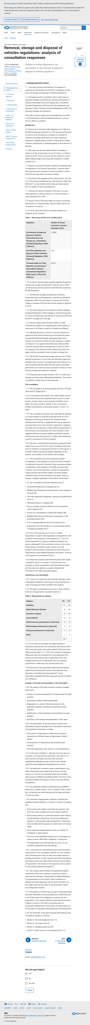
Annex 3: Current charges (11, 131)
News (19, 32)
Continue (29, 990)
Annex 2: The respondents (10, 125)
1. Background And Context (11, 89)
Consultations (55, 32)
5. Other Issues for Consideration (11, 110)
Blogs (64, 32)
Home (5, 38)
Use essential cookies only (29, 19)
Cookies (28, 1008)
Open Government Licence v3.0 (34, 1015)
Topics (13, 32)
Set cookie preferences (49, 20)
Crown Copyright (37, 1008)
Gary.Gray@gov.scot (37, 957)
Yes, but (32, 983)
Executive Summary (12, 84)
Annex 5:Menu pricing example (10, 144)
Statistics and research (41, 32)
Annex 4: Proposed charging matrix (11, 137)
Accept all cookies (11, 19)
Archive (15, 1008)
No (30, 978)
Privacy (60, 1008)
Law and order (13, 73)
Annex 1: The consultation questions (10, 117)
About (6, 32)
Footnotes (9, 149)
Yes (30, 973)
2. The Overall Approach (10, 95)
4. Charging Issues (11, 105)
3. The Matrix (10, 100)
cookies (13, 3)
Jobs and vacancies (50, 1008)
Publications (28, 32)
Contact (22, 1008)
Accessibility (7, 1008)
